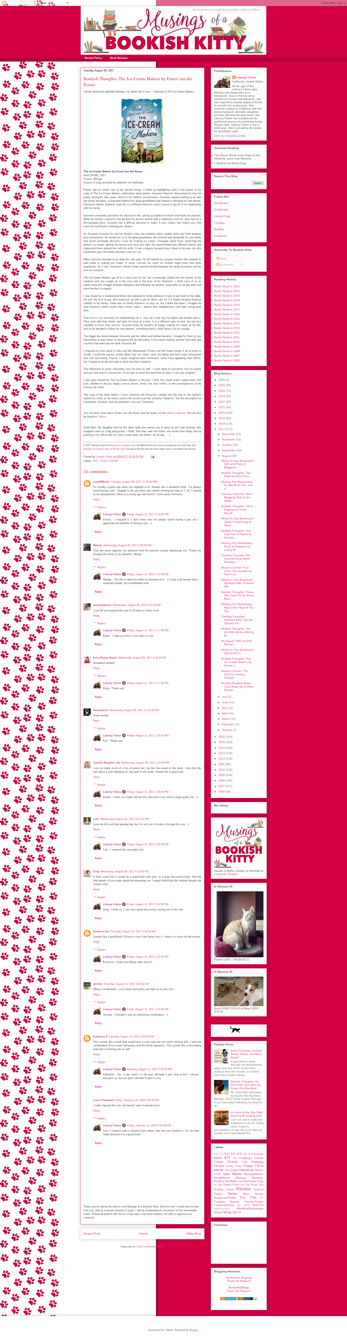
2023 (222, 396)
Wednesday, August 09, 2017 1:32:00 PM (145, 762)
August (227, 456)
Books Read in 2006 (227, 360)
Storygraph (221, 203)
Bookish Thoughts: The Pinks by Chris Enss (236, 474)
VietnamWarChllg (224, 1205)
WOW (247, 1205)
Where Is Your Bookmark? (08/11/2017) (237, 651)
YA (239, 1212)
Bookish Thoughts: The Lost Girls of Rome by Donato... (236, 534)
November (229, 439)
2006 (222, 791)
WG (239, 1205)
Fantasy (257, 1162)
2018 (222, 423)
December (229, 434)
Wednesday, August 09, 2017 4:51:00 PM (125, 819)
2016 (222, 736)
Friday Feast (234, 1166)
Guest (234, 1170)
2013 (222, 753)
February (228, 724)
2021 (222, 407)
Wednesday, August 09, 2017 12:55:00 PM (134, 710)
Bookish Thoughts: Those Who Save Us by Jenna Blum (237, 595)
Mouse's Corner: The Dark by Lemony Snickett (234, 674)
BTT (227, 1158)
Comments (226, 264)
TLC (243, 1198)
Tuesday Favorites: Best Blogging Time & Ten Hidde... (236, 497)
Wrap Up (230, 1212)
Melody (97, 545)
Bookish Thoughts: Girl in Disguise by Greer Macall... (237, 510)
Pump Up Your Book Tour (247, 1184)
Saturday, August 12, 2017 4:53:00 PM (131, 1036)
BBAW (218, 1158)
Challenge (245, 1158)
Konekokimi (100, 710)
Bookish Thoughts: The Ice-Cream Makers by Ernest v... (236, 662)
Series (232, 1194)
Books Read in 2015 (227, 318)
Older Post (193, 1233)
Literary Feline (112, 514)
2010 (222, 769)
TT (261, 1197)
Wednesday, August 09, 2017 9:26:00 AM (142, 657)
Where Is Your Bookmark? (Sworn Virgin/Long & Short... (237, 522)
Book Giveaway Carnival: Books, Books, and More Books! (246, 1054)
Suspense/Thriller (225, 1197)
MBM (226, 1174)
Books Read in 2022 (227, 286)
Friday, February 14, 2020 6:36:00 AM (137, 1100)
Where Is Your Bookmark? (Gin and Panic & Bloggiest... (237, 464)
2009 (222, 775)
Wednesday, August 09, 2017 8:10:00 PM (124, 871)
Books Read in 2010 (227, 341)
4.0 (239, 1154)
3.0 (226, 1154)
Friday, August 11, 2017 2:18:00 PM (147, 735)
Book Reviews (119, 58)
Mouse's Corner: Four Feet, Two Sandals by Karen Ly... (236, 571)
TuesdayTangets (253, 1201)
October (227, 444)
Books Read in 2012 (227, 332)
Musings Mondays (250, 1177)
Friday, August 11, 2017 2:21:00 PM (147, 956)
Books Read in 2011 (227, 337)
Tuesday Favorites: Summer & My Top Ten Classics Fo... (237, 620)
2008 (222, 780)
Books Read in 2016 (227, 314)
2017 (95, 460)
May (225, 708)
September (229, 450)
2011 (221, 764)
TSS (253, 1198)
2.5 (221, 1154)
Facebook (220, 236)
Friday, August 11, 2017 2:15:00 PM (147, 574)
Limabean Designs (226, 874)
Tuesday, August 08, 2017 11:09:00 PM (134, 481)
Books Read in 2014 (227, 323)
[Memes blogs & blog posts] (228, 1299)
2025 (222, 385)
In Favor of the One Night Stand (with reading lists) (247, 1114)
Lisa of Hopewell (103, 1100)
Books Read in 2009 (227, 346)
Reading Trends (224, 1189)
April (225, 713)
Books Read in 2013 (227, 328)
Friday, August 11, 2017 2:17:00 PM (147, 630)
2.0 (216, 1154)
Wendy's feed (119, 449)
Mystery (219, 1181)
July (225, 696)
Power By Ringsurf (239, 1280)
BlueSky (219, 229)
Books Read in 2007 (227, 355)
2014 (222, 747)
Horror (259, 1170)
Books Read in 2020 (227, 295)
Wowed (218, 1212)
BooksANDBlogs (239, 1287)
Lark (96, 819)
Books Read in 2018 (227, 304)
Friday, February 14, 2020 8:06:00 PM (149, 1125)
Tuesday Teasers (227, 1201)
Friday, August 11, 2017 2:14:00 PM (147, 514)
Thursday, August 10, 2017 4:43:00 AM (126, 983)
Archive (258, 1154)
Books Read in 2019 (227, 300)
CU (235, 1158)
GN (227, 1170)
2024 (222, 390)
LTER (217, 1174)
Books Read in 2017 (227, 309)
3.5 (233, 1154)
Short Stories (253, 1193)
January (227, 729)
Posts (223, 258)
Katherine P (100, 1036)
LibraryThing (222, 216)
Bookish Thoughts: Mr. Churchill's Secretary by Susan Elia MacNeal (246, 1085)
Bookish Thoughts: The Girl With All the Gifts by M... (237, 632)
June (225, 702)
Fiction (104, 460)
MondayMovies (253, 1174)
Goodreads (221, 209)
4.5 (245, 1154)
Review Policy (93, 58)
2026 (222, 379)
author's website (176, 412)
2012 (222, 758)
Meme (236, 1174)
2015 (222, 742)
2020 (222, 412)
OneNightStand (247, 1181)
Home (143, 1233)
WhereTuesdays (222, 1208)
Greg (96, 871)
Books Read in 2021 (227, 291)
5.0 (251, 1154)
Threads (219, 222)
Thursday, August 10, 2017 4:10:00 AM (132, 931)
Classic (258, 1158)
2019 (222, 418)
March (226, 718)
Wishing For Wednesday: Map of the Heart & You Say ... (237, 608)
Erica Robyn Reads (105, 657)
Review (113, 460)
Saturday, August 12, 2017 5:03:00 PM (149, 1069)
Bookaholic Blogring (238, 1277)
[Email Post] (152, 456)
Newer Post (92, 1233)
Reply (96, 499)
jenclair (97, 983)
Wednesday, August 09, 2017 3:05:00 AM (127, 545)
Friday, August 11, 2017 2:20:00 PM (147, 844)
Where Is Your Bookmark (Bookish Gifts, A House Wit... (237, 583)
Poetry (227, 1184)
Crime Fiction (226, 1162)
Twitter (102, 416)
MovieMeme (222, 1177)
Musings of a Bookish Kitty (122, 445)
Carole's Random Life (106, 762)
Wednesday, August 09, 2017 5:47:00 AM (137, 605)
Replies (101, 507)
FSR (244, 1162)
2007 (222, 786)
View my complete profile (230, 135)
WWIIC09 (257, 1205)
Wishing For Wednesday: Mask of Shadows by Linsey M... (237, 546)
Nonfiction (231, 1181)
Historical (246, 1170)
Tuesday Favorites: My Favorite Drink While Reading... (235, 559)
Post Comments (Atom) (150, 1246)
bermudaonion (102, 605)
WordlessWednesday (250, 1208)
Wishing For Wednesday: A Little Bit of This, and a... (237, 485)
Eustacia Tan (101, 931)
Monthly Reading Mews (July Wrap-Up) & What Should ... (237, 687)
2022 (222, 401)
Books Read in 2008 (227, 351)
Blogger (193, 1330)
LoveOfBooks (101, 481)
